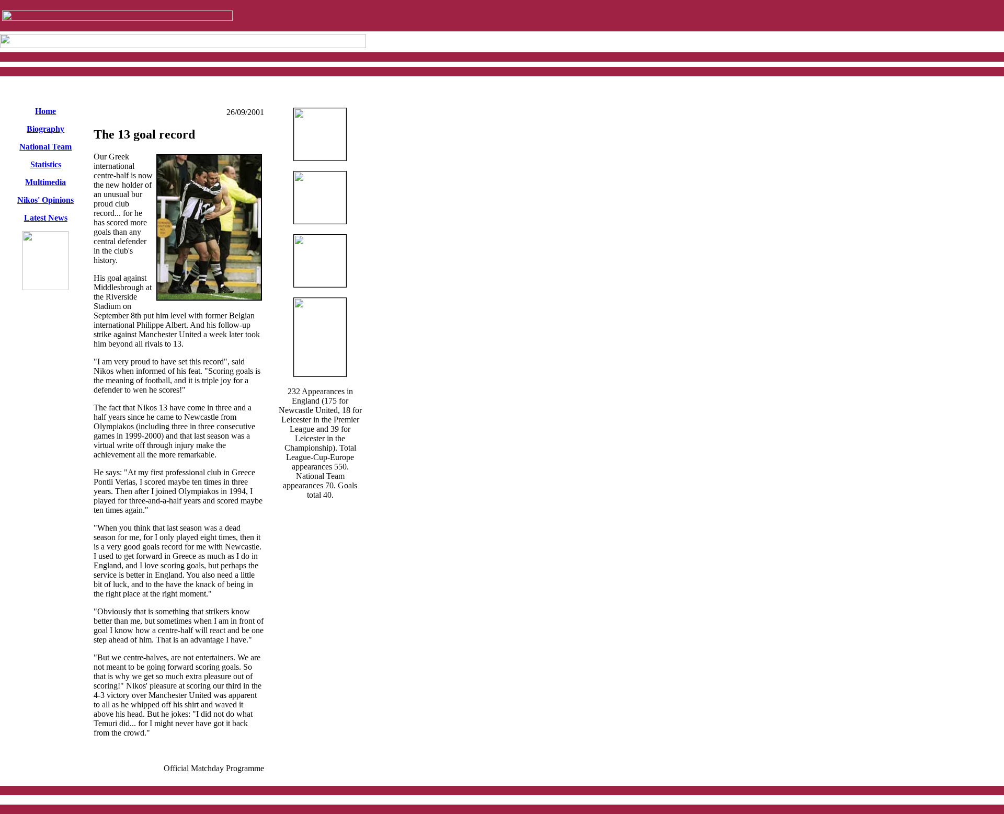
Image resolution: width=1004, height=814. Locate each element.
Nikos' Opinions (45, 200)
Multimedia (45, 182)
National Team (45, 146)
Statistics (45, 164)
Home (45, 111)
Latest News (45, 217)
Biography (45, 128)
